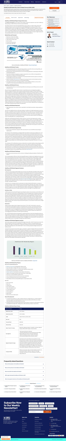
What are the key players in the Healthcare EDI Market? (14, 363)
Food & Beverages (43, 406)
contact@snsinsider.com (55, 431)
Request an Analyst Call (54, 27)
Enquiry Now (35, 260)
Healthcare (11, 5)
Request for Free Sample (39, 17)
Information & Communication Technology (37, 408)
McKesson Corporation (10, 266)
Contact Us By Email (51, 46)
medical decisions (29, 149)
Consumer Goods (38, 429)
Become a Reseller (25, 431)
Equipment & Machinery (34, 406)
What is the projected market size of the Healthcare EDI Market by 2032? (17, 379)
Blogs (23, 421)
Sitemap (23, 429)
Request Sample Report (33, 65)
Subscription (24, 427)
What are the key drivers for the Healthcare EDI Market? (14, 367)
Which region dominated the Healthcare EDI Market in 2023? (15, 375)
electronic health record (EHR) (26, 178)
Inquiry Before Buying (56, 36)
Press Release (24, 423)
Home (5, 5)
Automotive (41, 403)
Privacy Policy (54, 439)
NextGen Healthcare (9, 271)
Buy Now (54, 10)
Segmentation (20, 17)
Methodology (26, 17)
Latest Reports (24, 425)
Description (8, 17)
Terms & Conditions (60, 439)
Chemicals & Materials (49, 403)
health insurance (16, 79)
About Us (23, 419)
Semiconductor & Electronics (51, 408)
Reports (8, 5)
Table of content (14, 17)
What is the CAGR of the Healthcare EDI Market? (13, 371)
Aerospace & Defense (33, 403)
